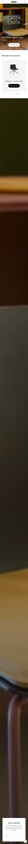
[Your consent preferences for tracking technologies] (25, 841)
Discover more (14, 44)
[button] (3, 2)
